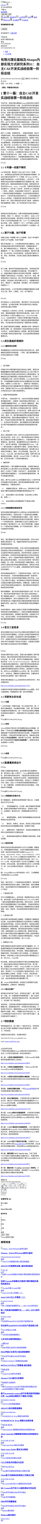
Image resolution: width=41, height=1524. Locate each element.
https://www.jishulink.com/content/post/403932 (15, 1123)
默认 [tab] (2, 1203)
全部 (6, 52)
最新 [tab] (6, 1203)
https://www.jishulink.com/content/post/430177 (15, 1137)
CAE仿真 (8, 54)
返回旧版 (4, 12)
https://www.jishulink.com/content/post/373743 (15, 1109)
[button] (6, 1182)
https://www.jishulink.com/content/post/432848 (15, 1149)
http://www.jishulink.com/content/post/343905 (15, 1073)
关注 (23, 78)
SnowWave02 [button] (16, 78)
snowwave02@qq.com (12, 1041)
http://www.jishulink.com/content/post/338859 (15, 1063)
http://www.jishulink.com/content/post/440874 (15, 1164)
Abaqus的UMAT (20, 1144)
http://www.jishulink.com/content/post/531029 (15, 1176)
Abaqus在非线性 (30, 1088)
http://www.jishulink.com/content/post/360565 (15, 1094)
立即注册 (13, 33)
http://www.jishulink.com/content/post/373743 (15, 685)
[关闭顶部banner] (11, 2)
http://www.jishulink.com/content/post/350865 (15, 1085)
